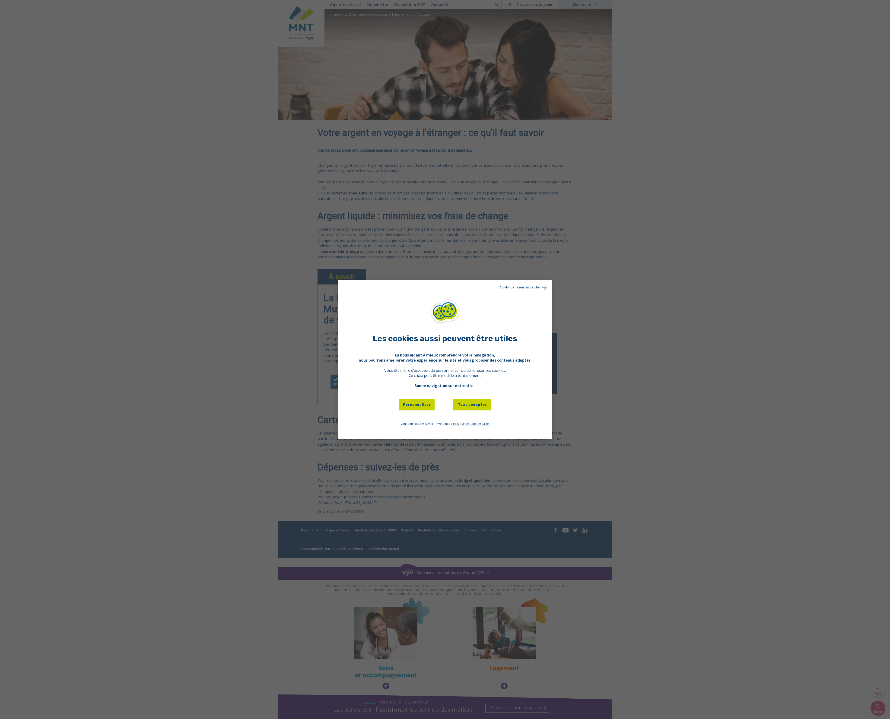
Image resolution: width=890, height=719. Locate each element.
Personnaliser (417, 405)
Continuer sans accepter (520, 287)
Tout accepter (472, 405)
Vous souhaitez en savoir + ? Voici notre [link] (445, 424)
